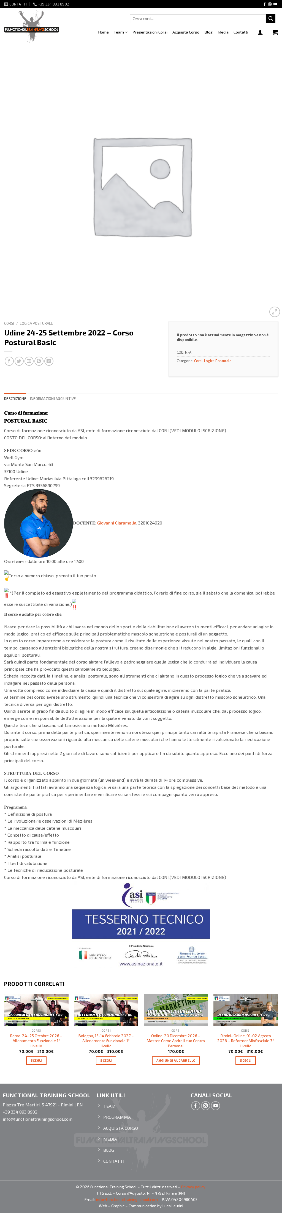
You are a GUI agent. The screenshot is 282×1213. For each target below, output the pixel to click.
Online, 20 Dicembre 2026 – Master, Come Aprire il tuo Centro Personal (176, 1040)
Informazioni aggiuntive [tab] (53, 398)
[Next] (277, 1034)
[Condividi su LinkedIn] (48, 361)
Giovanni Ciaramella (116, 522)
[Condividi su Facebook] (9, 361)
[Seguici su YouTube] (275, 4)
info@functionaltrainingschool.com (127, 1199)
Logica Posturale (36, 323)
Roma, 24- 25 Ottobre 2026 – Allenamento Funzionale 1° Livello (36, 1040)
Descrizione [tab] (15, 398)
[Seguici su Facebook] (264, 4)
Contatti (241, 32)
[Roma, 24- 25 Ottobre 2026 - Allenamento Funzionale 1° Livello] (36, 1010)
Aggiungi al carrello (175, 1060)
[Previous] (4, 1034)
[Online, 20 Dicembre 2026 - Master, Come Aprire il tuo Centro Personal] (176, 1010)
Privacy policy (193, 1186)
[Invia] (270, 19)
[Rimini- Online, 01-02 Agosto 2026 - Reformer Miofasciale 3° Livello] (245, 1010)
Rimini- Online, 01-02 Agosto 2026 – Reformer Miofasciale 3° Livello (245, 1040)
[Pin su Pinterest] (39, 361)
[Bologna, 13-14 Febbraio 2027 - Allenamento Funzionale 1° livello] (106, 1010)
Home (103, 32)
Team (119, 32)
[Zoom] (274, 312)
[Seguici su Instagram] (270, 4)
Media (223, 32)
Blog (208, 32)
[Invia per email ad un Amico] (29, 361)
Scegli (36, 1060)
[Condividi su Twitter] (19, 361)
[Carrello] (275, 32)
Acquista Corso (185, 32)
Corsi (9, 323)
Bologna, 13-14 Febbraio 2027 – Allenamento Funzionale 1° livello (106, 1040)
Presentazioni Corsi (149, 32)
